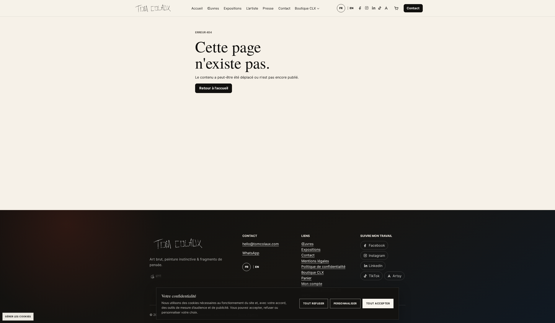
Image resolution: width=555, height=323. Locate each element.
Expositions (233, 8)
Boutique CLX (305, 8)
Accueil (197, 8)
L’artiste (252, 8)
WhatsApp (250, 253)
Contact (284, 8)
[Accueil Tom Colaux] (152, 8)
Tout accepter (378, 303)
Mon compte (311, 283)
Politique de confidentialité (323, 266)
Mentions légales (315, 261)
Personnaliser (345, 303)
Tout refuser (313, 303)
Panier (306, 278)
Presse (268, 8)
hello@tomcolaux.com (260, 244)
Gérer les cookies (18, 316)
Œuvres (213, 8)
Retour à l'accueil (213, 88)
